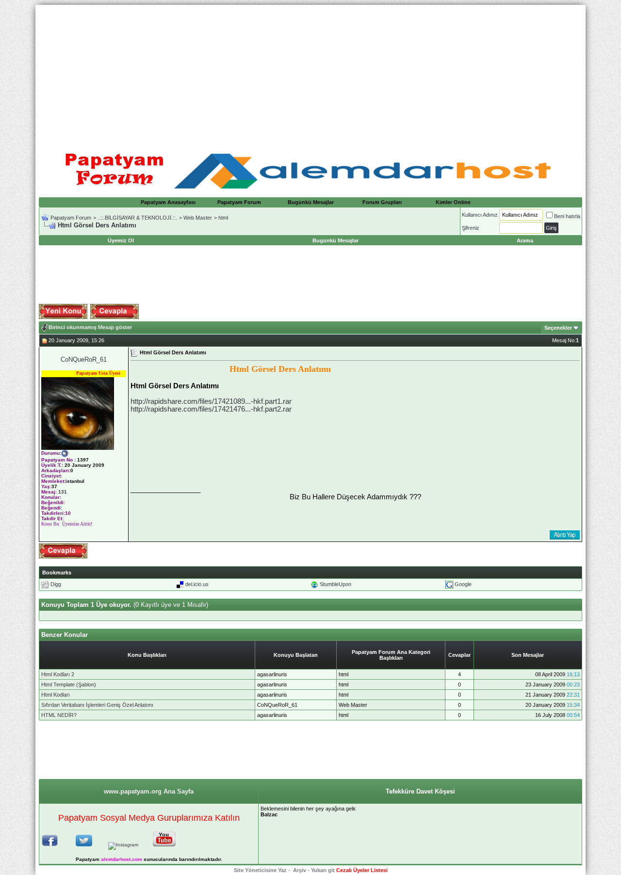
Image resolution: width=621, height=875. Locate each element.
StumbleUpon (335, 584)
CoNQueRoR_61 (84, 359)
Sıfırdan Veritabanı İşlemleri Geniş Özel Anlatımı (97, 705)
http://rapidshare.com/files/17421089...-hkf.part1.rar (211, 401)
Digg (55, 584)
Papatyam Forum (239, 202)
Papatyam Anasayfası (168, 202)
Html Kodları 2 (57, 674)
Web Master (197, 218)
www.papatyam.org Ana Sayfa (149, 791)
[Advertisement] (310, 73)
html (223, 218)
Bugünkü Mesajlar (311, 202)
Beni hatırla (567, 216)
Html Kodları (55, 695)
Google (463, 584)
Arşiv (299, 870)
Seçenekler (558, 328)
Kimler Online (453, 202)
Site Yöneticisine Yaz (260, 870)
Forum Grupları (382, 202)
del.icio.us (197, 584)
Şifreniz (470, 228)
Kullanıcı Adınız (480, 215)
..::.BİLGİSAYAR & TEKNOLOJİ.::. (137, 218)
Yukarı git (323, 870)
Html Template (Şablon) (68, 684)
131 (62, 491)
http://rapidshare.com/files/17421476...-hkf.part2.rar (211, 409)
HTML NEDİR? (59, 715)
